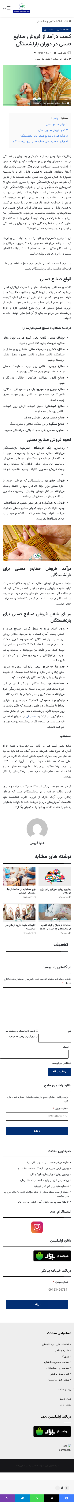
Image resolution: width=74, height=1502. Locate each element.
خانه (66, 21)
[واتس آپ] (37, 1498)
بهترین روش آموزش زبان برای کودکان (55, 891)
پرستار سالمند (64, 1389)
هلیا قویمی (61, 53)
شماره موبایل (60, 1108)
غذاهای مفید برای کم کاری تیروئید (51, 1186)
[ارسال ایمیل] (55, 53)
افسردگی (31, 716)
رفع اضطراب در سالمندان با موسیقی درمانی (21, 891)
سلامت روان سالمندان (57, 1368)
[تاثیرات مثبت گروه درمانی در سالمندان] (19, 912)
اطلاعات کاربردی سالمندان (49, 21)
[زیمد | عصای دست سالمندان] (21, 8)
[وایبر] (7, 1498)
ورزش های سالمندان (58, 1380)
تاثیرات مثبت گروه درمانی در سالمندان (20, 927)
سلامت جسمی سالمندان (56, 1362)
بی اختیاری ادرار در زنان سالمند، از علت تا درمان (44, 1180)
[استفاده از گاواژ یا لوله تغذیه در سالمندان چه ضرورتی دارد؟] (55, 912)
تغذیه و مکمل (62, 1350)
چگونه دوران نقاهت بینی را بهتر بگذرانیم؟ (48, 1163)
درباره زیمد (65, 1399)
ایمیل (65, 1047)
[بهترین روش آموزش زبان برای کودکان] (55, 876)
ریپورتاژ (65, 1356)
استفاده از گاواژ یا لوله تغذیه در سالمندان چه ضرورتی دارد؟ (55, 927)
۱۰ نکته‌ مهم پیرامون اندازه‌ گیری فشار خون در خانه (43, 1202)
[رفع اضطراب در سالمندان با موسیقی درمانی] (19, 876)
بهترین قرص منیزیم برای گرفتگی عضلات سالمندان (43, 1169)
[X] (51, 1498)
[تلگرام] (22, 1498)
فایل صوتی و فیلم (59, 1374)
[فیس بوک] (66, 1498)
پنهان (55, 118)
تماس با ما (65, 1405)
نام (69, 1031)
